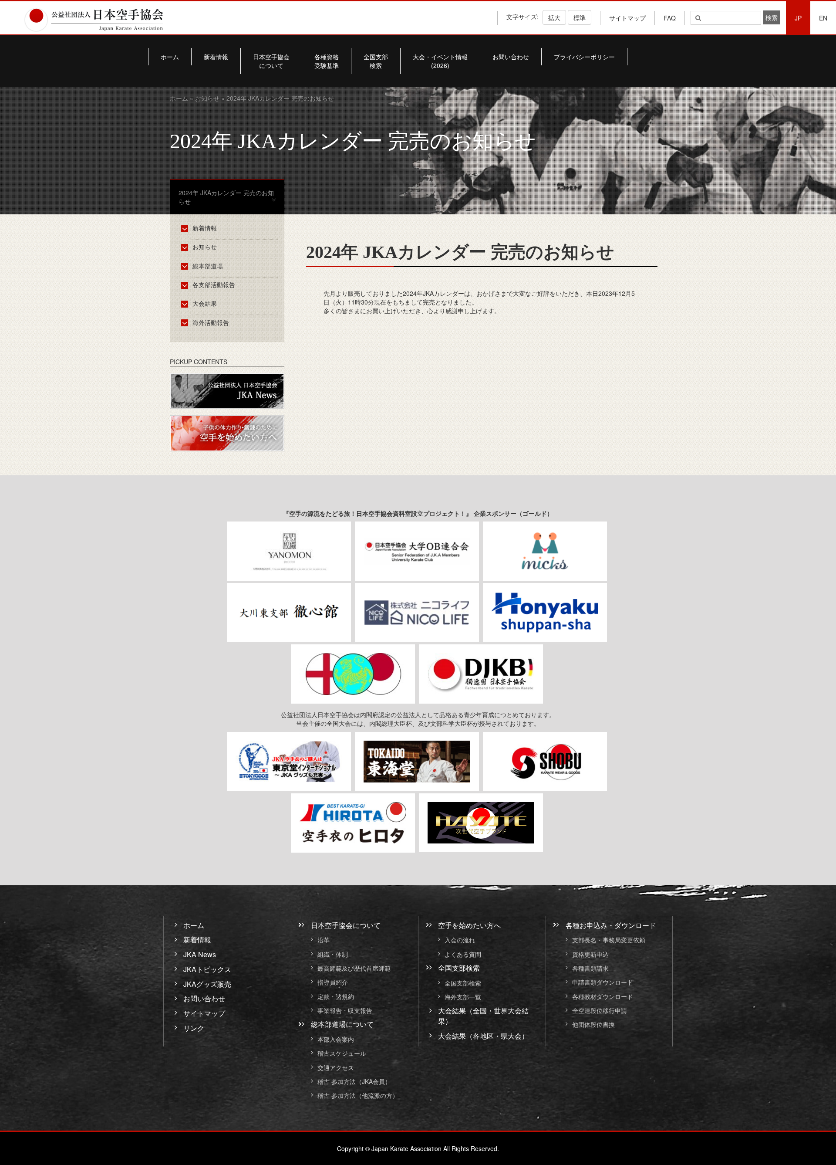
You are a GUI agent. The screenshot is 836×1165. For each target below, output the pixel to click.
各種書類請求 (590, 968)
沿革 (323, 940)
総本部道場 (207, 265)
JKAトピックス (207, 969)
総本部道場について (342, 1024)
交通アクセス (335, 1067)
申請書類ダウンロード (602, 982)
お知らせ (207, 98)
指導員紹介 (332, 982)
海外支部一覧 (463, 996)
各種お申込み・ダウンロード (611, 925)
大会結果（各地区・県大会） (483, 1036)
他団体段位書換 (593, 1024)
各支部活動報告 (213, 284)
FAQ (670, 18)
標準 (579, 17)
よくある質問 (463, 954)
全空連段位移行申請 (599, 1010)
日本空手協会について (271, 61)
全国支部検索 (376, 61)
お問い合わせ (510, 56)
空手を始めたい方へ (469, 925)
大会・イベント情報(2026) (440, 61)
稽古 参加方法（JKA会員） (354, 1081)
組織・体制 (332, 954)
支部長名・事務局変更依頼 (608, 940)
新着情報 (216, 56)
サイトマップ (627, 18)
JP (798, 18)
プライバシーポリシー (584, 56)
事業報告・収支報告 (344, 1010)
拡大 (554, 17)
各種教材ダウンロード (602, 996)
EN (823, 18)
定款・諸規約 (335, 996)
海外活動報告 (210, 322)
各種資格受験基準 (326, 61)
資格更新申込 (590, 954)
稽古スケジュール (341, 1053)
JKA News (199, 954)
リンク (193, 1028)
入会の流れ (460, 940)
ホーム (170, 56)
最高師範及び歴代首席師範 (354, 968)
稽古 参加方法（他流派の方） (361, 1095)
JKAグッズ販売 (207, 984)
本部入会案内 (335, 1039)
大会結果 (204, 303)
